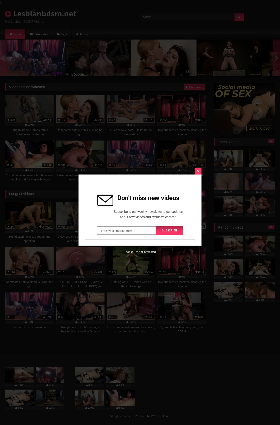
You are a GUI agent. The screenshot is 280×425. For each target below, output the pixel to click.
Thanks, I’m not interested (140, 252)
